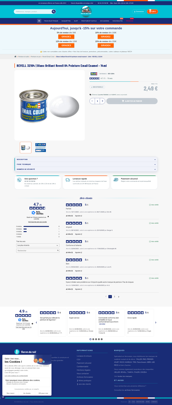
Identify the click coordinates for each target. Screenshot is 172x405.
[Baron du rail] (86, 11)
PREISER (150, 359)
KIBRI (149, 362)
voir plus (102, 324)
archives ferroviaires (132, 390)
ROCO (122, 362)
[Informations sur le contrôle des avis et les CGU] (48, 216)
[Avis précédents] (106, 296)
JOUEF (116, 362)
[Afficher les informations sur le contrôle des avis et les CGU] (32, 324)
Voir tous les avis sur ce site (37, 222)
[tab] (86, 159)
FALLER (139, 359)
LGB (153, 362)
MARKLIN (128, 362)
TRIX (134, 362)
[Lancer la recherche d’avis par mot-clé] (58, 250)
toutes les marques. (125, 376)
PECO (116, 365)
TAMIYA (130, 372)
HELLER (117, 372)
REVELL (123, 372)
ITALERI (137, 372)
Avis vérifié (154, 205)
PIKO (144, 359)
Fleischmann (141, 362)
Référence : (103, 73)
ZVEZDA (143, 372)
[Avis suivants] (119, 296)
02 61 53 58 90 (103, 3)
